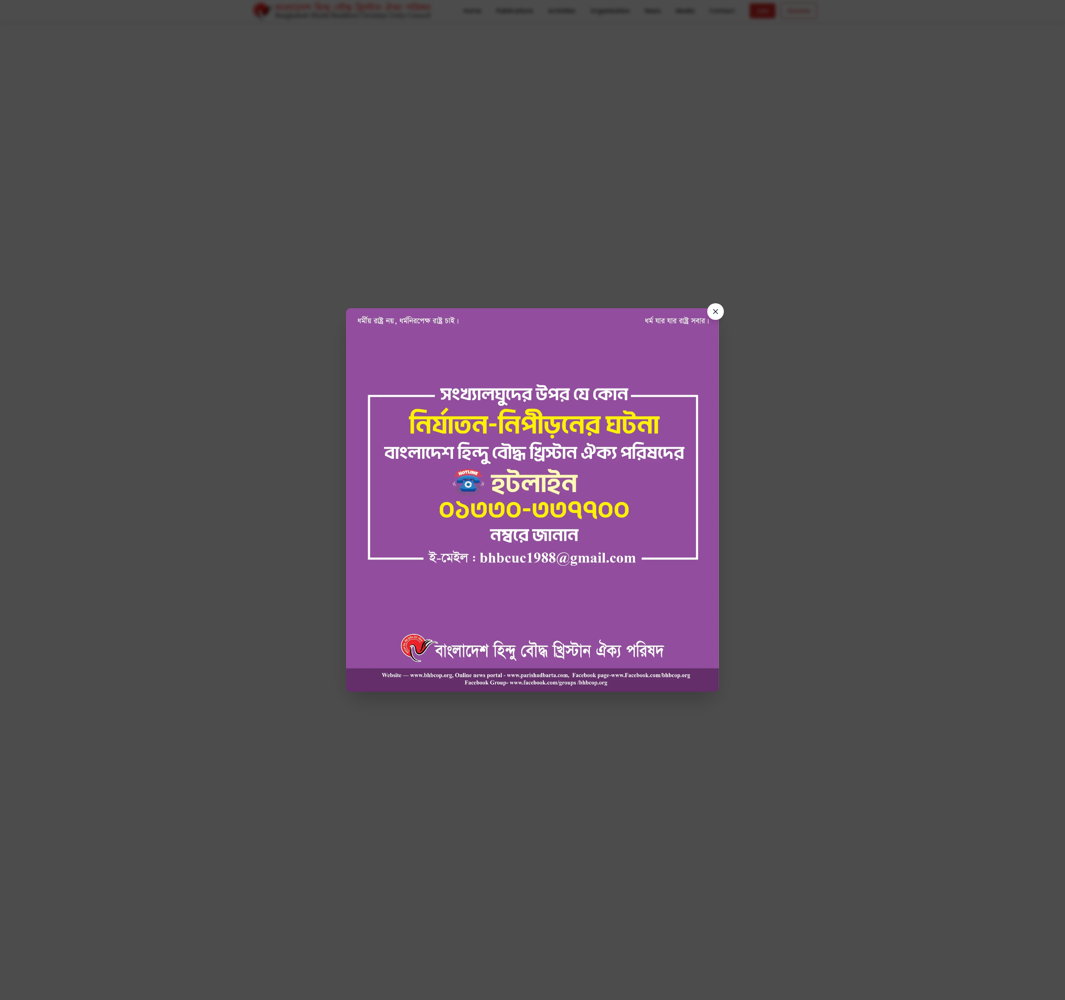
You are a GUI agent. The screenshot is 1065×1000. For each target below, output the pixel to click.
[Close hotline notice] (715, 311)
